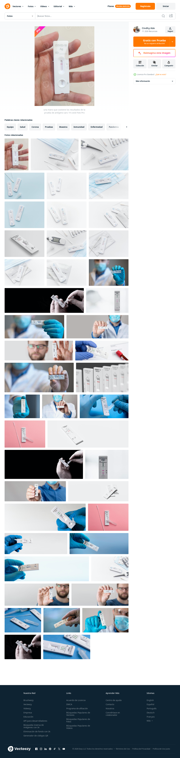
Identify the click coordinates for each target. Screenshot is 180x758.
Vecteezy (27, 704)
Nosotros (110, 708)
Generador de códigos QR (35, 735)
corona (35, 127)
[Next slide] (124, 127)
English (150, 700)
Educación (28, 716)
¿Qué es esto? (160, 74)
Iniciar (166, 6)
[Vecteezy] (7, 6)
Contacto (110, 704)
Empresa (27, 712)
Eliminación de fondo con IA (36, 731)
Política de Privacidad (141, 748)
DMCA (69, 704)
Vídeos (43, 6)
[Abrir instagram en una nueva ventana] (41, 749)
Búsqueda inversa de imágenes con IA (33, 726)
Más (71, 6)
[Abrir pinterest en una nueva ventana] (50, 749)
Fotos (30, 6)
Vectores (17, 6)
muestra (63, 127)
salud (22, 127)
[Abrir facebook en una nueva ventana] (36, 749)
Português (152, 708)
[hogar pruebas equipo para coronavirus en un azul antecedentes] (24, 186)
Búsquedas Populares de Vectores (78, 713)
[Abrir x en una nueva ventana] (59, 749)
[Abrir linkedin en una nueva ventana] (45, 749)
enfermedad (97, 127)
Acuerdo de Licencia (76, 700)
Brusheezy (28, 700)
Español (150, 704)
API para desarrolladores (35, 720)
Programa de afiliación (77, 708)
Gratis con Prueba (154, 42)
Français (151, 716)
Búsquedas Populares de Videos (78, 726)
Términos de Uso (123, 748)
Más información (143, 81)
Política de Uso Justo (161, 748)
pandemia (114, 127)
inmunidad (79, 127)
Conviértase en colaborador (113, 713)
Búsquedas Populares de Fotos (78, 720)
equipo (10, 127)
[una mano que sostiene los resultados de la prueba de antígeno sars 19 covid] (16, 154)
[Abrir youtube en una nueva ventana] (64, 749)
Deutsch (151, 712)
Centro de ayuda (114, 700)
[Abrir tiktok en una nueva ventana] (55, 749)
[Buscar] (163, 16)
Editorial (58, 6)
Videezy (27, 708)
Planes (111, 6)
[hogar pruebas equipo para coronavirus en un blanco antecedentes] (55, 154)
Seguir (170, 31)
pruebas (49, 127)
